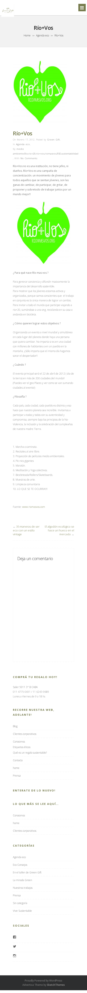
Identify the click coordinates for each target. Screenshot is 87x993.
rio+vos (40, 153)
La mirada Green (22, 880)
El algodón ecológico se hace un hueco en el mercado (59, 530)
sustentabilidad (69, 153)
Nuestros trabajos (23, 888)
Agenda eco (42, 35)
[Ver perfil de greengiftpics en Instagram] (14, 956)
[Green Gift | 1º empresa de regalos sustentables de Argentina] (7, 16)
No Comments (28, 158)
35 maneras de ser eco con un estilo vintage (26, 530)
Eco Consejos (20, 865)
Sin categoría (20, 903)
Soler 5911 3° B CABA (25, 687)
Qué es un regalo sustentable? (30, 752)
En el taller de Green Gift (27, 872)
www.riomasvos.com (33, 507)
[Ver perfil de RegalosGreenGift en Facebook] (14, 937)
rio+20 (31, 153)
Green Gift (53, 139)
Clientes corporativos (24, 734)
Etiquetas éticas (21, 747)
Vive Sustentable (22, 911)
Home (27, 35)
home (16, 768)
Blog (15, 726)
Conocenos (19, 741)
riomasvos (50, 153)
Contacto (18, 760)
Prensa (17, 775)
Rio (26, 153)
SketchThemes (56, 985)
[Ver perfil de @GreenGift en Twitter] (14, 947)
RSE (59, 153)
